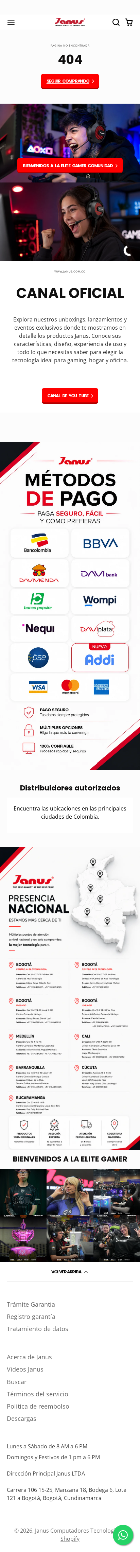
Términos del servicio (37, 1394)
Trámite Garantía (31, 1304)
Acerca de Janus (29, 1357)
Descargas (21, 1418)
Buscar (17, 1382)
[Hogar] (70, 22)
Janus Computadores (62, 1530)
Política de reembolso (38, 1406)
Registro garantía (31, 1316)
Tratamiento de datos (37, 1329)
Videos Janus (25, 1369)
